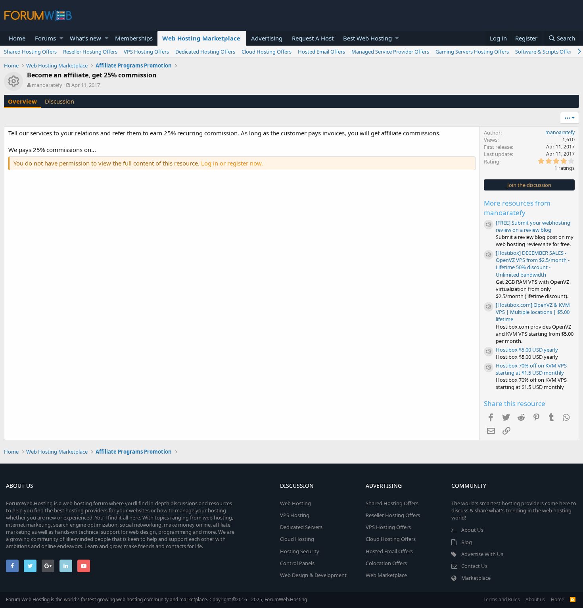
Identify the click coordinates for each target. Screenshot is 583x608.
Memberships (134, 38)
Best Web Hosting (367, 38)
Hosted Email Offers (321, 51)
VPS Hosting (294, 515)
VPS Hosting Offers (146, 51)
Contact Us (474, 566)
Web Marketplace (386, 575)
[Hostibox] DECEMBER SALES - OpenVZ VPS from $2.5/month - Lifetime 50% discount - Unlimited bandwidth (533, 263)
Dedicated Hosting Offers (205, 51)
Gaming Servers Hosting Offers (472, 51)
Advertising (266, 38)
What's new (85, 38)
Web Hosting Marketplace (201, 38)
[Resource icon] (488, 224)
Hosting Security (299, 551)
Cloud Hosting (297, 539)
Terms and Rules (501, 599)
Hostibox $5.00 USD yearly (527, 349)
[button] (61, 38)
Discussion (59, 101)
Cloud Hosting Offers (267, 51)
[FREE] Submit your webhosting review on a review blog (533, 226)
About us (535, 599)
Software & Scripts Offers (544, 51)
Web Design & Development (313, 575)
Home (17, 38)
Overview (22, 101)
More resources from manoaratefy (517, 207)
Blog (466, 542)
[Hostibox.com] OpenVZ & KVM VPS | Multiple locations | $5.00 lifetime (533, 312)
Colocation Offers (386, 563)
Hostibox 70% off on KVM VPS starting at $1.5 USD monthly (531, 369)
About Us (472, 529)
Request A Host (313, 38)
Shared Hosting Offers (30, 51)
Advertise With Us (482, 554)
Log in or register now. (232, 163)
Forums (45, 38)
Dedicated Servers (301, 527)
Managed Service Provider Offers (390, 51)
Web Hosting (295, 503)
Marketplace (476, 577)
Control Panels (297, 563)
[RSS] (572, 599)
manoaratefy (47, 85)
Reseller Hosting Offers (90, 51)
